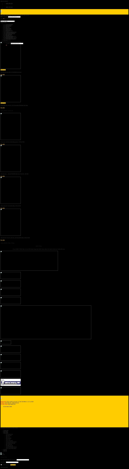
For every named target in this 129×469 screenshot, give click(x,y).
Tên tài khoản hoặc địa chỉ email (8, 459)
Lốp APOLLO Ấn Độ (7, 33)
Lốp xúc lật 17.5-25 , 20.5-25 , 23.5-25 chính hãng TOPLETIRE (15, 237)
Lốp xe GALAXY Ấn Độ (8, 32)
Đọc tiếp (3, 74)
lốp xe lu (5, 27)
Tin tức (5, 449)
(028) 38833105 (11, 404)
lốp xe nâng (6, 28)
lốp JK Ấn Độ (6, 35)
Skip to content (4, 1)
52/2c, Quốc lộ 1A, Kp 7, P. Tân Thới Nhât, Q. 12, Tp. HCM (20, 401)
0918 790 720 (8, 403)
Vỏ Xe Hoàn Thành (7, 406)
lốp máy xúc (6, 26)
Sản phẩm (8, 15)
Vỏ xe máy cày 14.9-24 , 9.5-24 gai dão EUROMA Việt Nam (14, 105)
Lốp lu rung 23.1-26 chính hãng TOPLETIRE (11, 205)
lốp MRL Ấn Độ (6, 37)
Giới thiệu (5, 431)
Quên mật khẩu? (4, 467)
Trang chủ (3, 15)
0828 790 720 (15, 403)
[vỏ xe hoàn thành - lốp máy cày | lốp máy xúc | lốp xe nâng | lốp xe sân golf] (5, 11)
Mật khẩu (3, 462)
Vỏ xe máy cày (6, 25)
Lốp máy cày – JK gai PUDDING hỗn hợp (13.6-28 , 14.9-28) (14, 174)
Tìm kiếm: (5, 16)
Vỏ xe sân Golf (9, 30)
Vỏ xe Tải (5, 31)
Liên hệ (5, 41)
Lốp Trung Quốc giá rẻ (8, 36)
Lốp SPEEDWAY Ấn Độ (8, 39)
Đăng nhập (13, 464)
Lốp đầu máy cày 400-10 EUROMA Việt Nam (11, 72)
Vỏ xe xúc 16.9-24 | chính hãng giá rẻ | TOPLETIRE (12, 142)
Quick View (3, 69)
